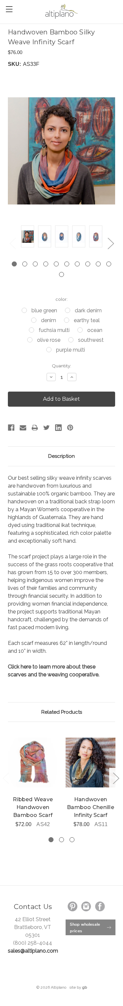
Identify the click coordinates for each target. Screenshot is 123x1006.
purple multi (70, 350)
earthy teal (87, 320)
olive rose (48, 340)
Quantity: (61, 365)
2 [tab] (24, 263)
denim (48, 320)
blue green (44, 310)
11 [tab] (61, 274)
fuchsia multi (54, 330)
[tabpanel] (27, 237)
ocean (94, 330)
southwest (91, 340)
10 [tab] (108, 263)
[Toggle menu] (9, 9)
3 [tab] (35, 263)
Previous (12, 243)
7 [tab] (77, 263)
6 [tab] (66, 263)
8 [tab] (87, 263)
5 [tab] (56, 263)
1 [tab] (14, 263)
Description (61, 456)
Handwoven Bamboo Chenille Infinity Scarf (90, 807)
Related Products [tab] (61, 712)
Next (110, 243)
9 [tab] (98, 263)
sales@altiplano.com (33, 951)
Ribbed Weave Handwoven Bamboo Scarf (33, 807)
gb (84, 987)
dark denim (88, 310)
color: (61, 299)
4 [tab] (45, 263)
